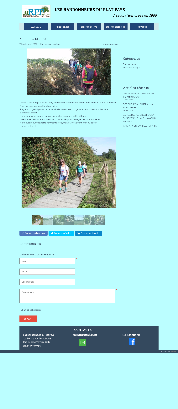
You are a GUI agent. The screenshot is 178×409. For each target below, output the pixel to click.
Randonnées (129, 64)
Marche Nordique (131, 67)
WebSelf (174, 351)
